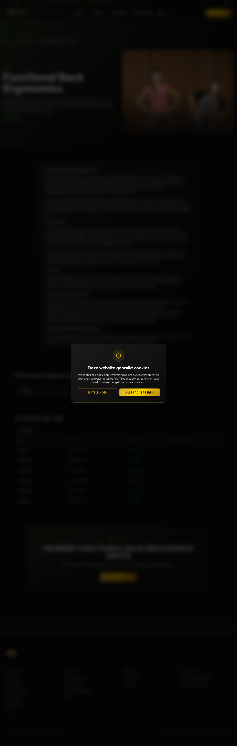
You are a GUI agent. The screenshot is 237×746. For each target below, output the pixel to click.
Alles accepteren (139, 392)
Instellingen (97, 392)
